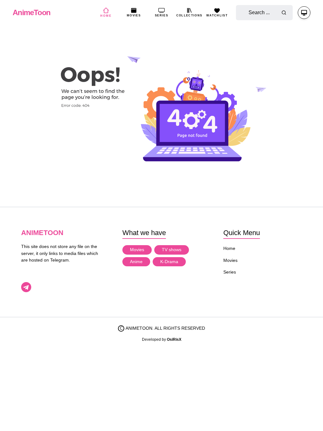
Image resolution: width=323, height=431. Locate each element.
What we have (144, 233)
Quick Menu (241, 233)
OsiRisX (174, 339)
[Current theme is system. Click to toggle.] (304, 12)
